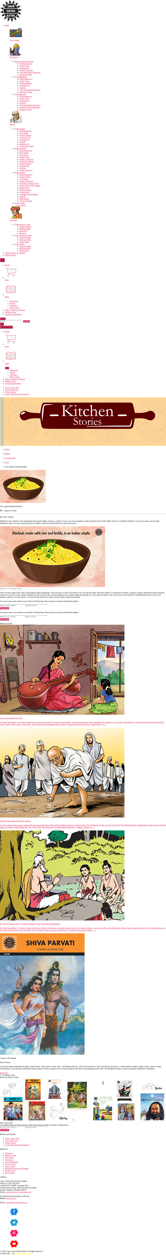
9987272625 (11, 1198)
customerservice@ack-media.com (18, 1192)
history (7, 454)
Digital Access (10, 255)
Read (7, 25)
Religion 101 (24, 144)
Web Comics (15, 308)
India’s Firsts (24, 188)
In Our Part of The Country (29, 186)
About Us (8, 1153)
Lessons (22, 205)
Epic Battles (24, 153)
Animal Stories (25, 238)
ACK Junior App (11, 390)
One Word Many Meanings (29, 72)
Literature (13, 306)
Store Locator (10, 1166)
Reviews (22, 233)
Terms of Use (10, 1171)
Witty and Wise (25, 240)
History (12, 303)
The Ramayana (20, 94)
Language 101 (25, 138)
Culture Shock (25, 177)
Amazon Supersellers (13, 314)
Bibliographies (25, 229)
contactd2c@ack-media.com (16, 1202)
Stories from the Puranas (24, 61)
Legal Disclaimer (11, 1162)
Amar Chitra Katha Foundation (17, 394)
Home (7, 265)
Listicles (22, 88)
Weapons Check (25, 75)
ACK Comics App (12, 388)
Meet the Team (10, 1155)
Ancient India (20, 129)
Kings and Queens (26, 162)
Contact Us (9, 1160)
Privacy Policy (10, 1164)
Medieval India (20, 148)
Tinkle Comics (10, 392)
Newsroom (9, 1158)
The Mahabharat (21, 77)
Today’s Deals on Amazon (15, 253)
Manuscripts (24, 251)
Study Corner (20, 203)
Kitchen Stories (25, 135)
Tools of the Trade (26, 146)
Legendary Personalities (28, 194)
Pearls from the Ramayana (29, 107)
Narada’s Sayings (26, 70)
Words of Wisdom (26, 159)
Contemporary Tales (22, 224)
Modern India (20, 172)
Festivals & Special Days (29, 183)
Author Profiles (25, 227)
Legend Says (24, 68)
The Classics (19, 244)
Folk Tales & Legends (23, 235)
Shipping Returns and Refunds (16, 1168)
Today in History (25, 170)
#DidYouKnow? (25, 64)
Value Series (24, 242)
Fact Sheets (23, 133)
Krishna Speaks (25, 83)
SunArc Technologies (23, 1253)
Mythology (14, 301)
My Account (9, 1173)
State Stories (24, 199)
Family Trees (24, 66)
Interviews (23, 231)
